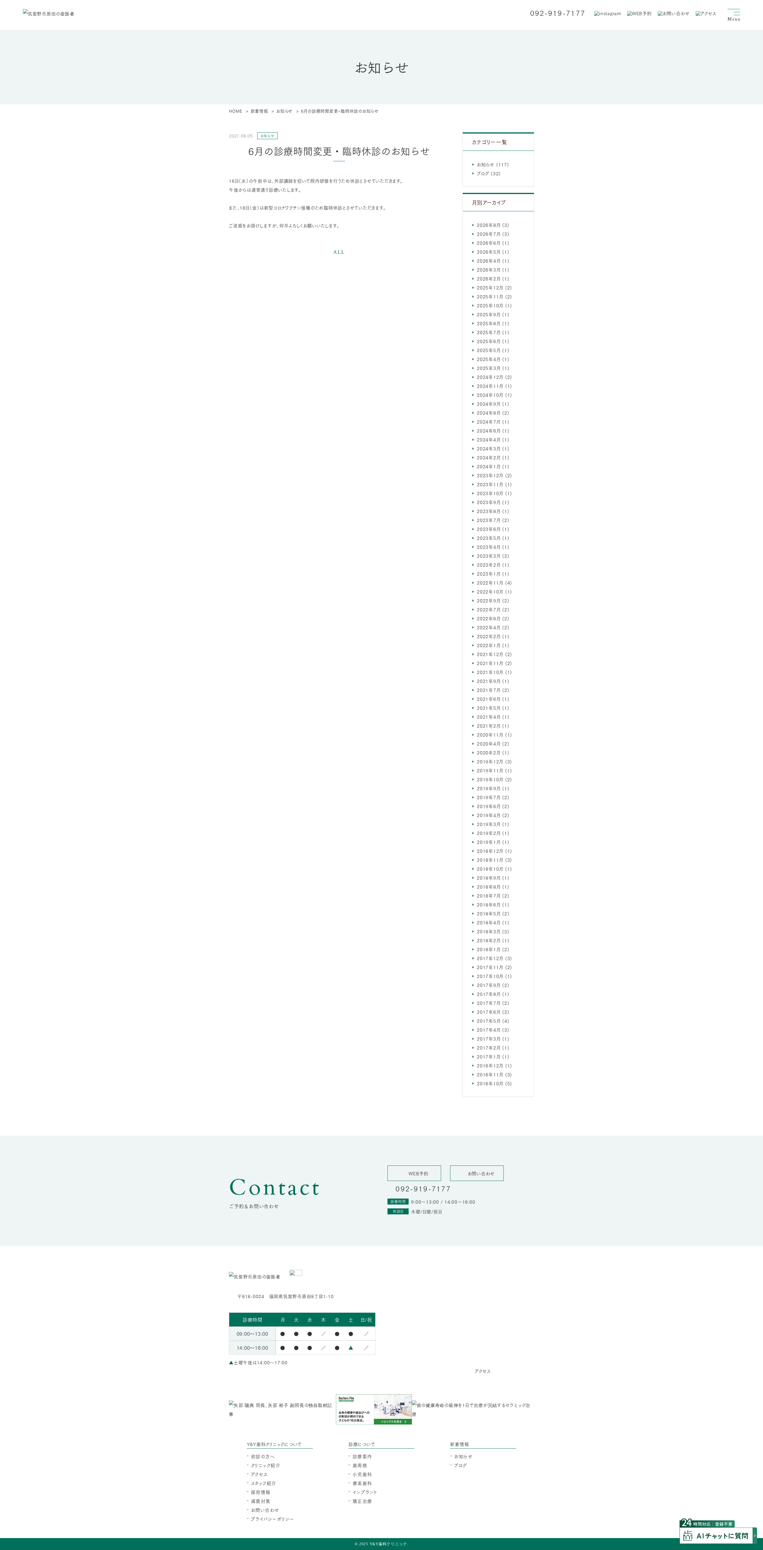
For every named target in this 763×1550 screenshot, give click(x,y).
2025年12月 (490, 287)
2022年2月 (488, 636)
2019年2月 (488, 832)
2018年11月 (490, 859)
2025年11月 (490, 296)
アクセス (259, 1474)
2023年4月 (488, 546)
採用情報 (261, 1491)
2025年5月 (488, 350)
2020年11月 (490, 734)
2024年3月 (488, 448)
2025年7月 (488, 332)
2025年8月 (488, 323)
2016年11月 (490, 1074)
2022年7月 (488, 609)
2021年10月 (490, 671)
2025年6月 (488, 341)
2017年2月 (488, 1047)
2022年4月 (488, 627)
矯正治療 (362, 1500)
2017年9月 (488, 984)
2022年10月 (490, 591)
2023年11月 (490, 484)
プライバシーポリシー (272, 1518)
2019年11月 (490, 770)
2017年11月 (490, 967)
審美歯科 (362, 1483)
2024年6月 (488, 430)
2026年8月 (488, 224)
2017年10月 (490, 975)
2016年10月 (490, 1083)
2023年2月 (488, 564)
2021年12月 (490, 654)
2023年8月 (488, 510)
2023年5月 (488, 537)
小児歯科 (362, 1474)
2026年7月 (488, 233)
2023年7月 (488, 519)
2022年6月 (488, 618)
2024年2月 (488, 457)
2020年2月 (488, 752)
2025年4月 (488, 358)
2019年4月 (488, 815)
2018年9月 (488, 877)
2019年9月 (488, 788)
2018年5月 (488, 913)
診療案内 (362, 1456)
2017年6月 (488, 1011)
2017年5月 (488, 1020)
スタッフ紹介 (264, 1483)
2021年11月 (490, 662)
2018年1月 (488, 949)
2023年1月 (488, 573)
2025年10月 (490, 305)
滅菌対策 (261, 1500)
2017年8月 (488, 993)
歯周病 (360, 1465)
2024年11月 (490, 385)
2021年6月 (488, 698)
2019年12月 (490, 761)
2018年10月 (490, 868)
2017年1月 (488, 1056)
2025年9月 (488, 314)
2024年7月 (488, 421)
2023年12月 (490, 475)
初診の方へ (263, 1456)
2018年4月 (488, 922)
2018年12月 (490, 850)
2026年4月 (488, 260)
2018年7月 (488, 895)
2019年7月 (488, 797)
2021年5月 (488, 707)
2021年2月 (488, 725)
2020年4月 (488, 743)
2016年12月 (490, 1065)
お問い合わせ (265, 1509)
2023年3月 (488, 555)
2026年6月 (488, 242)
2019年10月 (490, 779)
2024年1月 (488, 466)
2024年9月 (488, 403)
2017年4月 (488, 1029)
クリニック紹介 (266, 1465)
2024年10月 (490, 394)
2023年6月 (488, 528)
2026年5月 (488, 251)
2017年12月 (490, 958)
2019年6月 (488, 806)
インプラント (365, 1491)
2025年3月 (488, 367)
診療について (361, 1443)
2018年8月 (488, 886)
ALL (339, 252)
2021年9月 (488, 680)
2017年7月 (488, 1002)
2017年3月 (488, 1038)
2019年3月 (488, 823)
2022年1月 (488, 645)
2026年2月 (488, 278)
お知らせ (485, 164)
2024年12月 (490, 376)
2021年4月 (488, 716)
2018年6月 (488, 904)
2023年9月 (488, 502)
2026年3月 (488, 269)
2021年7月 (488, 689)
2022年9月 (488, 600)
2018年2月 (488, 940)
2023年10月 (490, 493)
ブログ (483, 173)
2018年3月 (488, 931)
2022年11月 (490, 582)
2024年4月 (488, 439)
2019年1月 (488, 841)
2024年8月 (488, 412)
